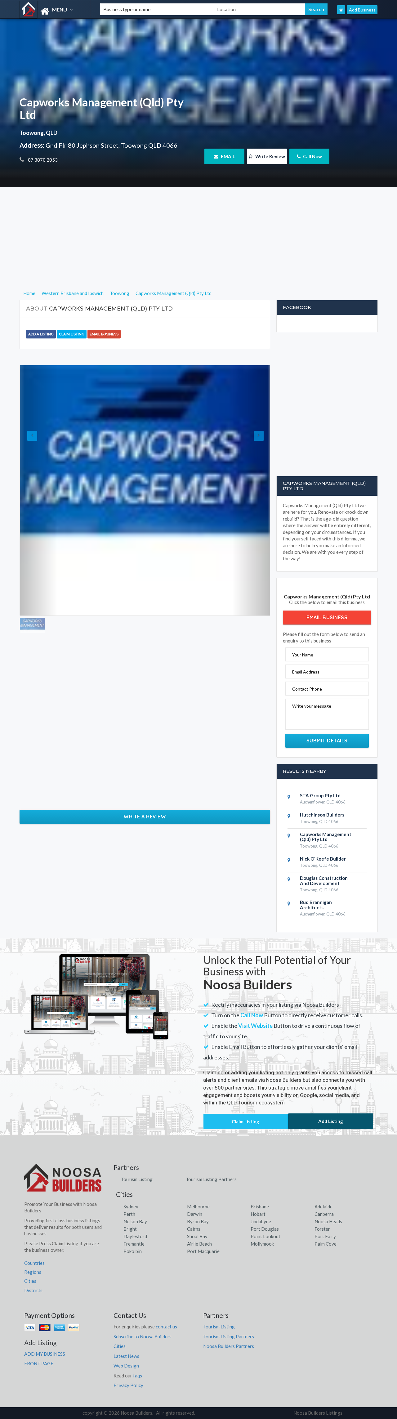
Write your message (311, 706)
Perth (129, 1214)
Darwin (194, 1214)
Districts (33, 1290)
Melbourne (198, 1206)
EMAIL (227, 156)
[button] (38, 490)
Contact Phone (307, 689)
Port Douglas (265, 1229)
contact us (166, 1326)
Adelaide (323, 1206)
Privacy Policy (128, 1385)
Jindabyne (261, 1221)
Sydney (130, 1206)
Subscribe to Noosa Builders (143, 1336)
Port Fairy (325, 1236)
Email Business (104, 334)
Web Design (126, 1365)
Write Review (269, 156)
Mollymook (262, 1244)
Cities (30, 1281)
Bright (130, 1229)
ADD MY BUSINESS (44, 1354)
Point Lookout (265, 1236)
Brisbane (260, 1206)
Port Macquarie (203, 1251)
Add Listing (330, 1121)
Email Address (305, 671)
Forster (322, 1229)
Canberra (324, 1214)
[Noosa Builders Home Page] (341, 9)
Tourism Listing (137, 1179)
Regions (32, 1272)
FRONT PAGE (38, 1363)
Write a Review (144, 816)
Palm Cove (325, 1244)
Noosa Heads (328, 1221)
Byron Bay (198, 1221)
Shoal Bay (197, 1236)
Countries (34, 1263)
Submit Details (327, 740)
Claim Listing (71, 334)
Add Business (362, 9)
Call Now (312, 156)
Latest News (126, 1356)
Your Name (302, 654)
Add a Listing (41, 334)
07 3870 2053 (42, 160)
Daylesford (135, 1236)
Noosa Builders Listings (317, 1413)
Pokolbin (132, 1251)
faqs (137, 1375)
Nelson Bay (135, 1221)
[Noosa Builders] (54, 11)
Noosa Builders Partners (228, 1346)
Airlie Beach (199, 1244)
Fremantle (134, 1244)
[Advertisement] (199, 246)
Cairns (193, 1229)
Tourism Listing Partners (211, 1179)
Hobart (258, 1214)
